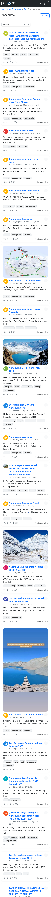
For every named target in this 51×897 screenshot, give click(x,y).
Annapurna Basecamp (20, 219)
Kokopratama (18, 133)
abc (6, 146)
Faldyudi (16, 572)
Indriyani (16, 861)
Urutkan (26, 24)
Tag (25, 9)
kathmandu (29, 86)
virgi (14, 73)
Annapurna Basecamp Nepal (24, 503)
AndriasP (16, 410)
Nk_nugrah (17, 105)
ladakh (7, 58)
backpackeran (10, 840)
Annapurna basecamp (20, 436)
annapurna (33, 54)
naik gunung (10, 421)
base (18, 874)
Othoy (15, 787)
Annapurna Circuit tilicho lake (25, 280)
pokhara (41, 490)
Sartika (15, 604)
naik (16, 762)
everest (27, 178)
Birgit (15, 749)
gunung (21, 586)
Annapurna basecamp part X (24, 190)
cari (22, 762)
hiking (37, 387)
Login (44, 3)
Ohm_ (15, 41)
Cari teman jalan (41, 62)
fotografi (8, 387)
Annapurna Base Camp (21, 130)
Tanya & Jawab (42, 151)
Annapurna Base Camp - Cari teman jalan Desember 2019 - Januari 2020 (24, 781)
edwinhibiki (17, 374)
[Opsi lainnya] (46, 33)
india (7, 54)
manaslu (8, 424)
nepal (24, 54)
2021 (32, 490)
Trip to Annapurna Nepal (22, 70)
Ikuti (46, 15)
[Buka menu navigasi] (3, 3)
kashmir (15, 54)
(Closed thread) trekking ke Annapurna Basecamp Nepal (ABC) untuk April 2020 (24, 815)
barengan (8, 765)
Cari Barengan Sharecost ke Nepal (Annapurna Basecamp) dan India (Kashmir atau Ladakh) (26, 35)
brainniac (16, 477)
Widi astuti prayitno (21, 821)
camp (26, 874)
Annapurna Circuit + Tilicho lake (26, 714)
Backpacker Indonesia (11, 9)
